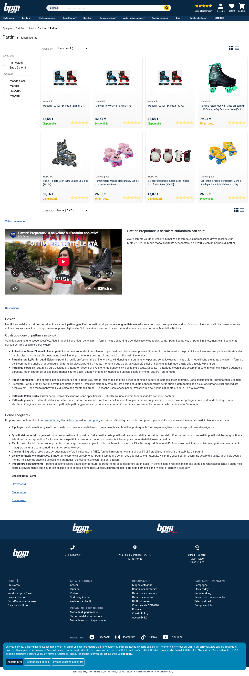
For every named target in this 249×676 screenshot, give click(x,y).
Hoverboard (19, 484)
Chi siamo (14, 585)
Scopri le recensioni (204, 11)
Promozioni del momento (209, 597)
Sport (178, 18)
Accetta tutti (14, 661)
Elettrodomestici (47, 18)
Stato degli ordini (80, 597)
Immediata (16, 62)
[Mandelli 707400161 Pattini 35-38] (117, 78)
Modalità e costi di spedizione (88, 620)
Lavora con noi (16, 597)
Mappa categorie (142, 585)
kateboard (20, 500)
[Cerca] (166, 8)
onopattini (20, 492)
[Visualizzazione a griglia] (231, 48)
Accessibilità (139, 617)
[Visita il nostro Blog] (82, 528)
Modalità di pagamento (84, 612)
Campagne (201, 585)
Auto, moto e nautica (133, 18)
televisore (72, 420)
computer (93, 420)
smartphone (52, 420)
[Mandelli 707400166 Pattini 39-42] (170, 78)
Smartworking (202, 593)
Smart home (69, 18)
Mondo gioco (18, 81)
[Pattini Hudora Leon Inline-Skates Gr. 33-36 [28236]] (65, 153)
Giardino (87, 18)
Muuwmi (15, 95)
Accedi (74, 585)
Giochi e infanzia (160, 18)
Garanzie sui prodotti (144, 593)
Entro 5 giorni (18, 67)
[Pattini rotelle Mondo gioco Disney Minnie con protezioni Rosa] (117, 153)
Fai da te (26, 18)
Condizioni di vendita (144, 589)
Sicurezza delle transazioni (86, 616)
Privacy (136, 609)
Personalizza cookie (37, 661)
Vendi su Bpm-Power (20, 593)
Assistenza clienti (80, 601)
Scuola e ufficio (107, 18)
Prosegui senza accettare (68, 661)
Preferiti (74, 593)
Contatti (12, 589)
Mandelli (15, 85)
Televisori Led (202, 601)
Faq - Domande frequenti (22, 601)
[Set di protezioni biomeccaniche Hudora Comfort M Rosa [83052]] (170, 153)
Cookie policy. (125, 653)
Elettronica (8, 18)
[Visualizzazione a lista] (237, 48)
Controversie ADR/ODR (146, 605)
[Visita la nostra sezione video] (167, 528)
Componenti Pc (203, 605)
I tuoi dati (75, 589)
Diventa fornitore (18, 605)
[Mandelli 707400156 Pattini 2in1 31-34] (65, 78)
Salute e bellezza (198, 18)
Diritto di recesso (142, 601)
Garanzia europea (142, 597)
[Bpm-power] (11, 7)
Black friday (201, 589)
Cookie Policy (140, 613)
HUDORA (15, 90)
